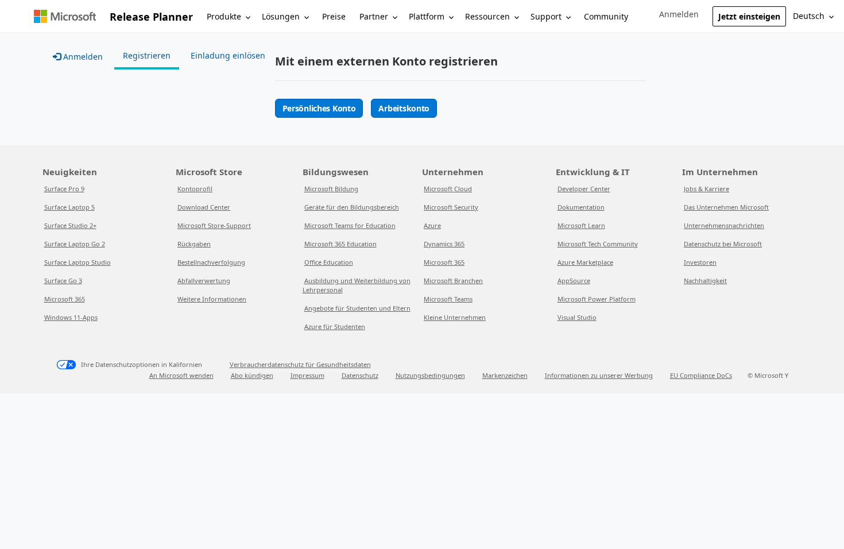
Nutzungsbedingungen (430, 375)
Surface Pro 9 (64, 188)
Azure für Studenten (334, 326)
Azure (432, 225)
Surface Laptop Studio (77, 262)
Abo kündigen (252, 375)
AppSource (573, 280)
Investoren (700, 262)
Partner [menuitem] (373, 16)
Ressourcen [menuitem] (487, 16)
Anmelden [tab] (82, 56)
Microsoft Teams (448, 299)
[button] (679, 14)
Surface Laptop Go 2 (74, 243)
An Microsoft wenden (181, 375)
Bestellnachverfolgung (211, 262)
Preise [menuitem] (334, 16)
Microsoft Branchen (453, 280)
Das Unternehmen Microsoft (726, 207)
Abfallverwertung (203, 280)
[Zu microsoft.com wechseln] (65, 16)
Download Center (203, 207)
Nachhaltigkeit (705, 280)
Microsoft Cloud (448, 188)
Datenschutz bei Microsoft (723, 243)
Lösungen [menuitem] (281, 16)
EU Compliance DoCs (701, 375)
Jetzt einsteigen (749, 16)
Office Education (328, 262)
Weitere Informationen (211, 299)
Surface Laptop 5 (69, 207)
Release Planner (151, 17)
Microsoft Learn (581, 225)
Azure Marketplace (585, 262)
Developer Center (583, 188)
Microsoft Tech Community (597, 243)
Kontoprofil (194, 188)
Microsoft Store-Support (214, 225)
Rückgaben (194, 243)
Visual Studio (577, 317)
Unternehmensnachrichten (724, 225)
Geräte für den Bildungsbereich (351, 207)
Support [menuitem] (546, 16)
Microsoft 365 (64, 299)
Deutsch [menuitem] (808, 15)
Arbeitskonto (403, 108)
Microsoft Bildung (331, 188)
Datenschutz (360, 375)
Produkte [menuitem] (224, 16)
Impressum (307, 375)
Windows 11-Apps (71, 317)
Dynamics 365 (444, 243)
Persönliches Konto (319, 108)
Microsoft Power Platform (596, 299)
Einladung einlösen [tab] (228, 55)
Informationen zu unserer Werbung (599, 375)
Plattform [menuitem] (426, 16)
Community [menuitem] (606, 16)
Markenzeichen (505, 375)
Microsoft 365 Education (340, 243)
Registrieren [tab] (147, 55)
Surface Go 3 (63, 280)
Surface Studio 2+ (70, 225)
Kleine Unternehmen (455, 317)
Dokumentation (581, 207)
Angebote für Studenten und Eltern (357, 308)
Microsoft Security (451, 207)
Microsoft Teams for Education (350, 225)
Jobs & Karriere (706, 188)
